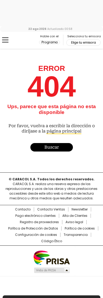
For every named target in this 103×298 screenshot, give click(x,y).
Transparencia (76, 235)
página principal (63, 131)
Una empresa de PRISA (51, 257)
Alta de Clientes (74, 216)
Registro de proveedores (39, 222)
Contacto (23, 209)
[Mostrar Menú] (5, 40)
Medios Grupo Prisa (52, 270)
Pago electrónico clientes (35, 216)
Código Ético (51, 241)
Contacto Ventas (51, 209)
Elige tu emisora (83, 42)
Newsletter (80, 209)
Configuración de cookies (36, 235)
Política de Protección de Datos (33, 228)
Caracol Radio (26, 40)
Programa (49, 42)
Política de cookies (80, 228)
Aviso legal (74, 222)
